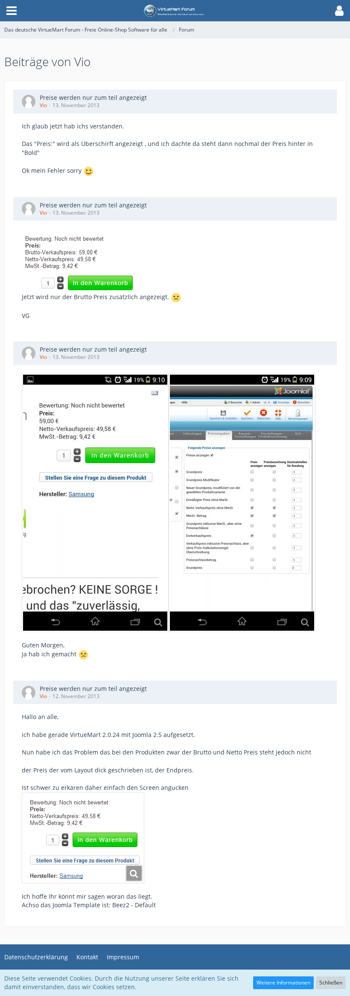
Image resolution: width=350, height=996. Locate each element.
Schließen (330, 982)
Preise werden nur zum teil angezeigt (93, 97)
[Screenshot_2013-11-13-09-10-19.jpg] (95, 502)
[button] (11, 10)
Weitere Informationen (283, 982)
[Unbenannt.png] (83, 837)
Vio (43, 105)
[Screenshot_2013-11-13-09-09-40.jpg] (242, 502)
